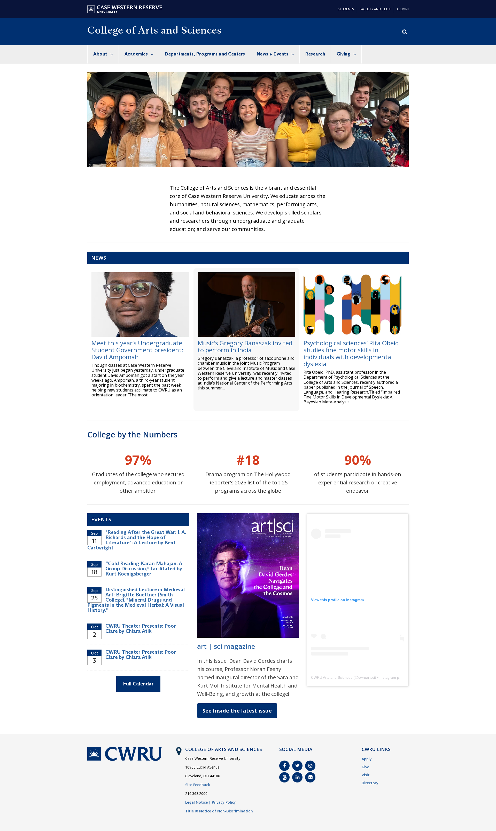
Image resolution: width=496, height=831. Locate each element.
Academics (136, 54)
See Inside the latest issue (237, 710)
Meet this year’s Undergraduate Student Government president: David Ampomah (137, 350)
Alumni (403, 9)
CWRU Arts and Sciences (331, 677)
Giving (343, 54)
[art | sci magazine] (248, 515)
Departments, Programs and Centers (205, 54)
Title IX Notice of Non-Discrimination (219, 811)
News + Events (273, 54)
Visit (366, 774)
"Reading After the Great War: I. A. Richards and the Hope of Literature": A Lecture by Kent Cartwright (136, 540)
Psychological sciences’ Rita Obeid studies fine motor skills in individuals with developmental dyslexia (351, 353)
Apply (367, 758)
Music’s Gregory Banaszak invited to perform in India (245, 346)
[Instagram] (310, 766)
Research (315, 54)
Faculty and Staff (375, 9)
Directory (370, 782)
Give (365, 766)
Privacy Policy (224, 802)
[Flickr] (310, 777)
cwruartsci (366, 677)
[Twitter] (297, 766)
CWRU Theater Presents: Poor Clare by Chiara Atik (140, 628)
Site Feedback (197, 784)
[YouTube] (284, 777)
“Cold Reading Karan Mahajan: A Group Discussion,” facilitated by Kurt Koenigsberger (143, 568)
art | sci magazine (226, 646)
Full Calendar (138, 684)
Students (346, 9)
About (100, 54)
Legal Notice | (198, 802)
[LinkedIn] (297, 777)
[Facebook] (284, 766)
